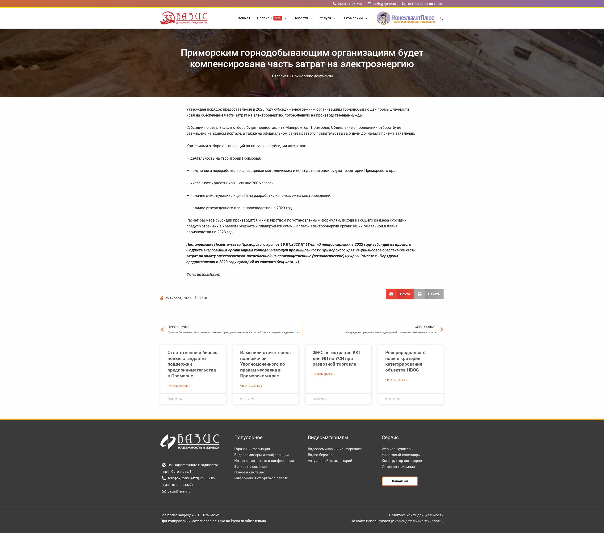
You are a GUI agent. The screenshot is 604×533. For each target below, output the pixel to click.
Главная (282, 76)
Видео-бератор (320, 455)
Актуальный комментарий (330, 461)
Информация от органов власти (261, 478)
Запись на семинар (250, 466)
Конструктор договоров (402, 461)
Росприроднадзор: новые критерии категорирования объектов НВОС (405, 361)
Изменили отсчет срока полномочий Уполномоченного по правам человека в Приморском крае (265, 364)
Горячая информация (252, 449)
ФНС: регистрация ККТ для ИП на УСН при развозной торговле (337, 358)
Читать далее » (179, 386)
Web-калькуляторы (397, 449)
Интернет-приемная (398, 466)
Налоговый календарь (401, 455)
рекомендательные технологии (417, 521)
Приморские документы (312, 76)
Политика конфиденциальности (416, 515)
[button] (284, 18)
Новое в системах (249, 472)
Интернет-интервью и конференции (264, 461)
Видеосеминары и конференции (261, 455)
